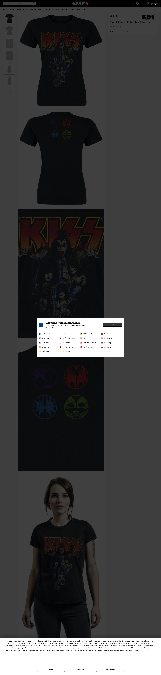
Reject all (80, 669)
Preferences (110, 669)
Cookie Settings (88, 650)
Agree (51, 669)
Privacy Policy (132, 650)
